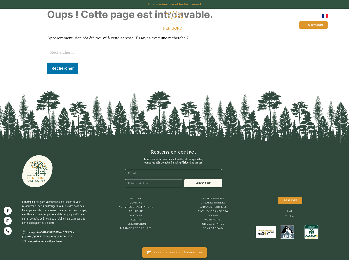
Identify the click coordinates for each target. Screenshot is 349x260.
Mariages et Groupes (232, 24)
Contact (260, 24)
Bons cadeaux (283, 24)
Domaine (136, 202)
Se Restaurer (92, 23)
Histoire (136, 215)
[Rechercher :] (174, 52)
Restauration (136, 223)
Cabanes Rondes (213, 202)
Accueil (136, 198)
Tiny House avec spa (213, 211)
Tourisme (136, 211)
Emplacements (213, 198)
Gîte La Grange (213, 223)
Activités (118, 23)
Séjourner (65, 23)
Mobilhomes (213, 219)
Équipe (136, 219)
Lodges (213, 215)
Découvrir (39, 23)
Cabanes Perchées (213, 206)
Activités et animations (136, 206)
